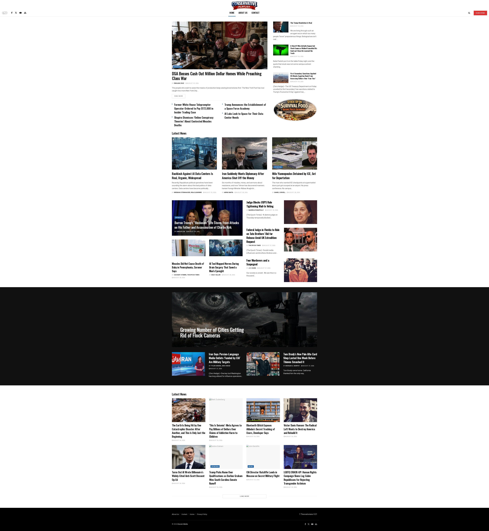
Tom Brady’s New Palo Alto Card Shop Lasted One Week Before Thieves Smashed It (300, 358)
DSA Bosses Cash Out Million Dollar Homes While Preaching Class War (216, 75)
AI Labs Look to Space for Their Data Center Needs (244, 115)
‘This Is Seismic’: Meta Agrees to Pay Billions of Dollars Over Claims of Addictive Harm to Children (225, 430)
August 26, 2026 (179, 440)
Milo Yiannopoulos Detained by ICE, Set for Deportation (294, 175)
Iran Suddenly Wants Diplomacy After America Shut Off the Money (243, 175)
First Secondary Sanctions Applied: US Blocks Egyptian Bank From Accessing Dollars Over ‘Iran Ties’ (303, 76)
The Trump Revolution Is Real (301, 22)
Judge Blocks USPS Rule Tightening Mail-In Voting (260, 204)
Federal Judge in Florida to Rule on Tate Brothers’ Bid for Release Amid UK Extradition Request (262, 235)
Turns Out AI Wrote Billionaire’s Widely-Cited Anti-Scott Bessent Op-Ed (188, 476)
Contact (256, 12)
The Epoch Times (255, 245)
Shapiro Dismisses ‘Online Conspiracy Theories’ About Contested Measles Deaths (193, 121)
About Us (243, 12)
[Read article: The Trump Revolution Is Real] (280, 27)
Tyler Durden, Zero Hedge (220, 366)
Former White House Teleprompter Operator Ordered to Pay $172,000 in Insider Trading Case (193, 108)
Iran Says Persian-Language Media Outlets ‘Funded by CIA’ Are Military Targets (224, 358)
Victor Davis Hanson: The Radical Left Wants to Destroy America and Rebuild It (300, 429)
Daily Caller (215, 275)
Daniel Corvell (279, 192)
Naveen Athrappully (256, 210)
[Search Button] (469, 12)
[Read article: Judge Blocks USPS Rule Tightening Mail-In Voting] (300, 212)
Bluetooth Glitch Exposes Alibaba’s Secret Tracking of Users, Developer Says (260, 429)
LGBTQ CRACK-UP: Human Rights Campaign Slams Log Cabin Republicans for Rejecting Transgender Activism (300, 477)
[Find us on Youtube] (20, 12)
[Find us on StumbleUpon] (25, 12)
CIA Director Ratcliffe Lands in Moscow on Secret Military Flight (263, 474)
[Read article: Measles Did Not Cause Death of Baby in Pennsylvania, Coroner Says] (188, 248)
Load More (244, 496)
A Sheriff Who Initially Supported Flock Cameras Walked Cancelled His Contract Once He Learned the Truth (303, 49)
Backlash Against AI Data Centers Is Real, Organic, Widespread (192, 175)
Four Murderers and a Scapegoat (257, 262)
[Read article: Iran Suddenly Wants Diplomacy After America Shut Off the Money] (244, 153)
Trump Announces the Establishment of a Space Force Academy (245, 106)
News (250, 466)
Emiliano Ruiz (179, 83)
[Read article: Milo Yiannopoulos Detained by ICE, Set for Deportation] (294, 153)
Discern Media (183, 524)
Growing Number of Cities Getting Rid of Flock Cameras (212, 332)
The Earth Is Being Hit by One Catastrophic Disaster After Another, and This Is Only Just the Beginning (188, 430)
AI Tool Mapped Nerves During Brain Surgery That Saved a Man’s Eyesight (224, 267)
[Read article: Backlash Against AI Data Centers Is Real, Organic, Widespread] (194, 153)
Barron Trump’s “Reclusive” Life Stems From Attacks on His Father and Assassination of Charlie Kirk (206, 225)
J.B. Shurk (252, 268)
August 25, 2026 (216, 487)
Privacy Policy (202, 514)
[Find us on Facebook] (11, 12)
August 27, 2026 (269, 245)
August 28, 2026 (242, 192)
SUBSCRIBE (480, 13)
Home (231, 12)
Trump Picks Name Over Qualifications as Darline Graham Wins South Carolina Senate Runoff (226, 477)
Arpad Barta (228, 192)
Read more (179, 96)
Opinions (178, 67)
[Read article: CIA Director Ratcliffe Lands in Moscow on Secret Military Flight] (263, 457)
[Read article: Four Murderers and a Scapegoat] (300, 270)
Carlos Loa (181, 231)
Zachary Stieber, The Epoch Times (186, 275)
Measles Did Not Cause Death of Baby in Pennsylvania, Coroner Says (188, 267)
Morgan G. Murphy (293, 366)
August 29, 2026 (193, 83)
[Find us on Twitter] (16, 12)
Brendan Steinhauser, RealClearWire (188, 192)
